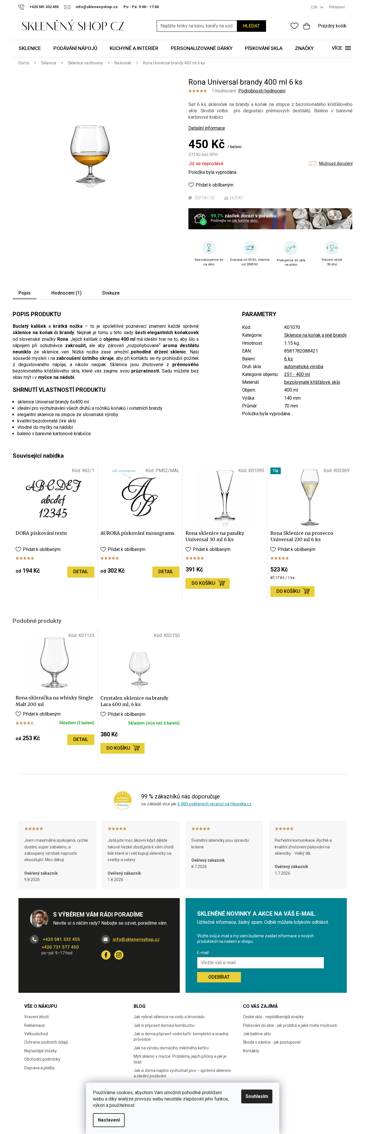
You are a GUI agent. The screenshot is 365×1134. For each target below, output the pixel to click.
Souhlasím (257, 1096)
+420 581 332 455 (61, 939)
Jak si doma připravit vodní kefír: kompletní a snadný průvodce (181, 1036)
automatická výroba (303, 366)
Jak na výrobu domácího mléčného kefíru (171, 1048)
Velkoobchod (36, 1033)
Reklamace (34, 1025)
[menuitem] (30, 48)
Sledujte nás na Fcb (106, 955)
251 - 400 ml (297, 374)
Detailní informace (206, 128)
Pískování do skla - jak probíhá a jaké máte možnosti (290, 1025)
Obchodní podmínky (42, 1059)
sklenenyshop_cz (118, 955)
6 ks (288, 359)
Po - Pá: (141, 7)
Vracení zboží (36, 1016)
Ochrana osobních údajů (46, 1042)
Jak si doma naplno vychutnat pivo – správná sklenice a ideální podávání (182, 1073)
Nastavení (109, 1120)
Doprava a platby (39, 1068)
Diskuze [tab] (110, 293)
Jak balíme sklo (257, 1033)
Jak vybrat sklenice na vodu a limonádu (169, 1016)
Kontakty (251, 1051)
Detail (80, 571)
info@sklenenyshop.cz (136, 939)
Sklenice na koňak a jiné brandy (315, 335)
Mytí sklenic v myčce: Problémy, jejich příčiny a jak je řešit (180, 1059)
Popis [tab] (24, 293)
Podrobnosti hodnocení (261, 91)
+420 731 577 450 (60, 947)
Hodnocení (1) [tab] (66, 293)
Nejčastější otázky (40, 1051)
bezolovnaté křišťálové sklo (312, 382)
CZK (315, 7)
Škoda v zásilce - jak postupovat (272, 1042)
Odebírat (219, 977)
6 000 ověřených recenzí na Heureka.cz (214, 804)
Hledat (251, 26)
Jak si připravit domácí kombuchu (164, 1025)
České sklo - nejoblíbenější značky (273, 1016)
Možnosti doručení (336, 163)
